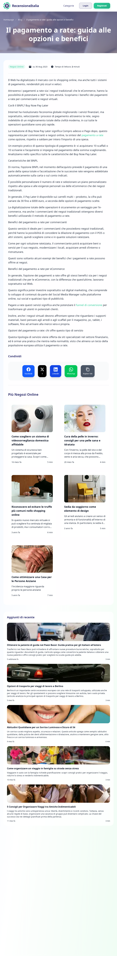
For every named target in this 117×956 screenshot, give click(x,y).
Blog (20, 19)
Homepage (8, 19)
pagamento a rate (92, 135)
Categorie (68, 5)
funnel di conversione (89, 305)
